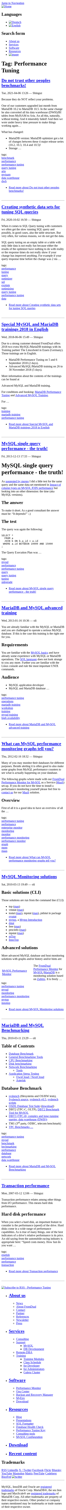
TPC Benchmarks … (21, 1127)
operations (7, 701)
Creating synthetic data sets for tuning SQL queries (30, 209)
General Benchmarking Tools (26, 1057)
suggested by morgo (17, 481)
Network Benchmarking (23, 1067)
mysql (4, 562)
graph (4, 844)
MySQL (38, 972)
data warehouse (10, 177)
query (4, 275)
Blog (19, 1417)
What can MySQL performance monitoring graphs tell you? (31, 746)
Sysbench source (18, 1099)
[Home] (6, 6)
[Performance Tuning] (15, 22)
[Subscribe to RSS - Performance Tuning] (26, 1287)
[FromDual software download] (14, 54)
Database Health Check (29, 1427)
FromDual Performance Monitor (45, 967)
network (6, 1156)
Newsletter (22, 1320)
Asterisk (21, 1080)
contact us (7, 792)
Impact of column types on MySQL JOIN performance (31, 486)
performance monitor (13, 840)
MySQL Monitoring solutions (29, 876)
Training (21, 1355)
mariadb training (10, 414)
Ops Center (22, 1391)
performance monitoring (15, 837)
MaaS (60, 782)
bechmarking (8, 1146)
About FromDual (26, 1306)
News (19, 1303)
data (3, 298)
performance (8, 161)
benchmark (7, 157)
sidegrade (6, 582)
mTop (12, 936)
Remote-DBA (24, 1352)
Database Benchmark (21, 1053)
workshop (7, 708)
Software (14, 47)
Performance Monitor (28, 1388)
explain (5, 285)
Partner (20, 1313)
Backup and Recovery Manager (34, 1394)
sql (3, 281)
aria (3, 171)
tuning (5, 271)
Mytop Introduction (31, 919)
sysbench (14, 1096)
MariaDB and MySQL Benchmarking (22, 1028)
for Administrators (33, 1369)
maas (4, 850)
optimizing (7, 288)
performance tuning (12, 164)
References (22, 1316)
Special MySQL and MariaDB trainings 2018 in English (29, 327)
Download (22, 1401)
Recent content (23, 1453)
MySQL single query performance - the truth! (24, 446)
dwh (4, 181)
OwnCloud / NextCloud (30, 1077)
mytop (12, 919)
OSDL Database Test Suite (24, 1106)
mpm (4, 847)
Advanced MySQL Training (31, 395)
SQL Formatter (25, 1423)
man (16, 906)
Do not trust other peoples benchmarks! (25, 83)
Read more (35, 306)
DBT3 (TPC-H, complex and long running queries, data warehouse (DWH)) (33, 1117)
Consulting (22, 1339)
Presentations (23, 1420)
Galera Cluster (31, 1372)
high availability (10, 718)
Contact (20, 1310)
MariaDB (49, 972)
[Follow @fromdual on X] (17, 1476)
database (6, 1153)
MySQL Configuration (29, 1437)
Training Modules (33, 1359)
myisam (5, 174)
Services (14, 44)
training (5, 411)
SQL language (28, 659)
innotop (5, 1003)
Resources (15, 51)
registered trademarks (43, 1493)
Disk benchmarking (20, 1063)
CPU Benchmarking (20, 1060)
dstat (11, 923)
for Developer (31, 1365)
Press (19, 1323)
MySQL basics (39, 652)
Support (20, 1342)
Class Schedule (32, 1362)
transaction (7, 1265)
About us (14, 41)
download (47, 1106)
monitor (5, 834)
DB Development (33, 1349)
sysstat (12, 916)
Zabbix (41, 979)
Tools (19, 1070)
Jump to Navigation (12, 3)
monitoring (7, 830)
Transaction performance (25, 1185)
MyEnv (20, 1398)
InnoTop (14, 939)
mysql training (9, 714)
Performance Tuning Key (30, 1430)
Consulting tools (25, 1433)
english (5, 1255)
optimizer (6, 278)
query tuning (8, 167)
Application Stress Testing (24, 1073)
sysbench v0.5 (38, 1099)
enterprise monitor (11, 827)
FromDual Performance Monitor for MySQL (32, 780)
